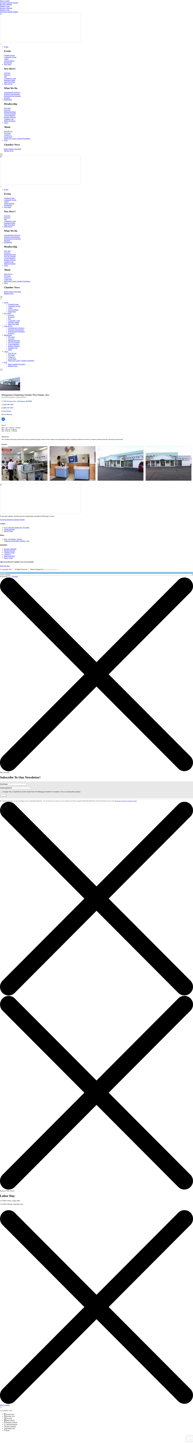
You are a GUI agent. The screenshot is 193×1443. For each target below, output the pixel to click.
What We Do (8, 84)
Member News (12, 366)
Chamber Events (13, 304)
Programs (11, 333)
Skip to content (5, 1)
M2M (10, 350)
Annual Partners (13, 310)
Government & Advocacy (16, 328)
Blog (5, 362)
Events (6, 47)
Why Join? (11, 337)
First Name (4, 784)
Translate (15, 576)
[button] (1, 1407)
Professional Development (16, 331)
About (6, 123)
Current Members (13, 344)
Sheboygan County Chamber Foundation (21, 360)
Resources (11, 317)
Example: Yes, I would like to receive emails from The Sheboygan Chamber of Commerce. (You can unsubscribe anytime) (41, 792)
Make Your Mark (13, 324)
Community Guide (14, 321)
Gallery (10, 308)
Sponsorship (12, 311)
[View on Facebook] (3, 420)
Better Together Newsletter (16, 364)
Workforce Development (16, 330)
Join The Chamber (14, 342)
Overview (11, 315)
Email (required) (6, 788)
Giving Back (12, 359)
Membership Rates (14, 341)
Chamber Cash (12, 348)
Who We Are (12, 353)
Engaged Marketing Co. (51, 569)
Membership (8, 99)
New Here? (7, 64)
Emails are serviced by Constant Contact (126, 801)
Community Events (14, 306)
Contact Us (11, 357)
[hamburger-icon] (1, 186)
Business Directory (14, 346)
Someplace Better (13, 322)
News (6, 140)
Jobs (9, 319)
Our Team (11, 355)
